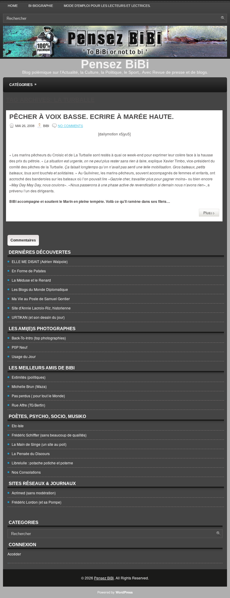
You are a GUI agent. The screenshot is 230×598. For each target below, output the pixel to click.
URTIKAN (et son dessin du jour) (38, 317)
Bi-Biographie (40, 5)
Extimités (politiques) (29, 377)
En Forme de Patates (29, 270)
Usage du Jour (24, 356)
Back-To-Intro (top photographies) (39, 337)
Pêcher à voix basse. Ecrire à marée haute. (91, 116)
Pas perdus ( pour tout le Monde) (38, 395)
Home (13, 5)
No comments (70, 125)
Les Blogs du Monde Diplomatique (40, 289)
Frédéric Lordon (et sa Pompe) (36, 502)
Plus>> (209, 212)
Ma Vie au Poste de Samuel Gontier (41, 298)
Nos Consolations (26, 472)
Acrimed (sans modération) (34, 492)
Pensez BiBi (115, 64)
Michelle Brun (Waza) (29, 386)
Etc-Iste (18, 425)
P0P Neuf (19, 347)
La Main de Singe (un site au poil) (39, 444)
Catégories (23, 84)
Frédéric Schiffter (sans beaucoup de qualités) (49, 434)
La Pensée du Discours (31, 453)
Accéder (14, 553)
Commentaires (23, 240)
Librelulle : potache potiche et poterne (42, 462)
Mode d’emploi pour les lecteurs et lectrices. (107, 5)
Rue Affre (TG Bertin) (28, 404)
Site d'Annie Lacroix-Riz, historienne (41, 307)
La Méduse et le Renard (31, 280)
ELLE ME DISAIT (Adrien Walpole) (40, 261)
